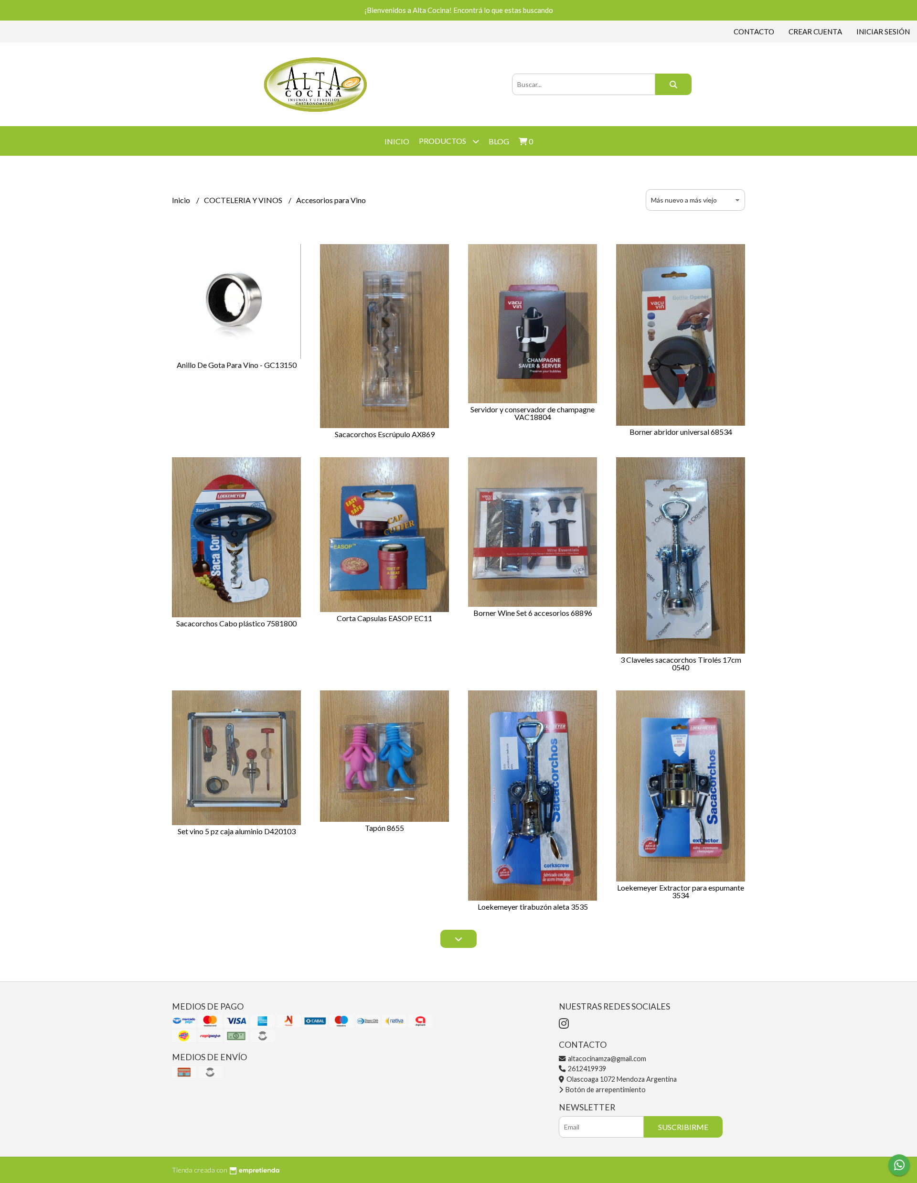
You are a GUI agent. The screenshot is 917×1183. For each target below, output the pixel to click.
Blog (499, 141)
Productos (443, 140)
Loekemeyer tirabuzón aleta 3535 (533, 906)
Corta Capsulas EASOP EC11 (384, 618)
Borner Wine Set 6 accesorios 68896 (532, 612)
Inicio (396, 141)
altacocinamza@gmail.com (606, 1058)
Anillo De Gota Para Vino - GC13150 (237, 364)
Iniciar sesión (883, 31)
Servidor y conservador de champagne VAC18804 (532, 413)
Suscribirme (683, 1126)
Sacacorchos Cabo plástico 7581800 (236, 623)
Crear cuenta (815, 31)
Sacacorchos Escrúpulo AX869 (385, 434)
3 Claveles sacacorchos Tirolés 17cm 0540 (680, 663)
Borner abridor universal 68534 (680, 431)
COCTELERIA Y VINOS (244, 199)
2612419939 (586, 1069)
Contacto (754, 31)
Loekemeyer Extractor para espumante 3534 (680, 891)
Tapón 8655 (384, 827)
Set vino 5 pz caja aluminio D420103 (237, 831)
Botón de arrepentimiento (605, 1090)
